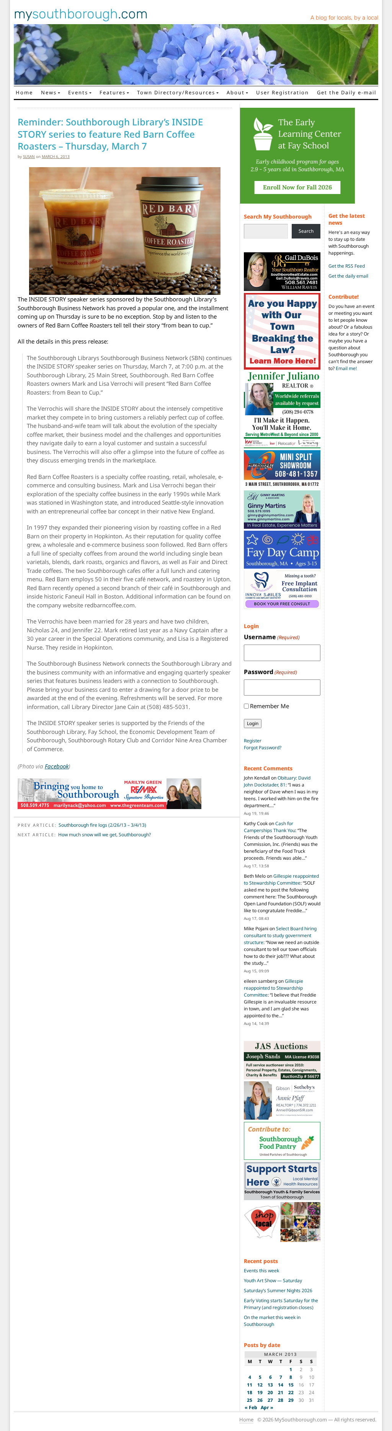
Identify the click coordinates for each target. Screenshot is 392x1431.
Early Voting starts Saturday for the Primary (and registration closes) (281, 1304)
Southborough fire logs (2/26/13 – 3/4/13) (102, 825)
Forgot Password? (262, 747)
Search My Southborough (278, 216)
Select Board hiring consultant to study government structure (280, 935)
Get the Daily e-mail (346, 92)
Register (252, 740)
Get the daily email (348, 276)
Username (272, 637)
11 (249, 1385)
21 (280, 1392)
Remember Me (269, 706)
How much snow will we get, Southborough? (104, 834)
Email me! (346, 368)
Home (24, 92)
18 (249, 1392)
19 (260, 1392)
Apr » (267, 1407)
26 (260, 1400)
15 (291, 1385)
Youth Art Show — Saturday (273, 1280)
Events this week (261, 1270)
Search (306, 231)
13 (270, 1385)
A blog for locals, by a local (344, 17)
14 (280, 1385)
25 (249, 1400)
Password (270, 672)
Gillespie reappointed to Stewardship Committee (281, 879)
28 (280, 1400)
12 (260, 1385)
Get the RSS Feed (346, 266)
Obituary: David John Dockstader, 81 (277, 781)
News (49, 92)
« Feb (251, 1407)
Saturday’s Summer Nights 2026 (278, 1290)
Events (78, 92)
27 (270, 1400)
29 (291, 1400)
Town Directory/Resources (176, 92)
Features (113, 92)
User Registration (282, 92)
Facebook (57, 766)
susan (29, 156)
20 (270, 1392)
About (236, 92)
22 (291, 1392)
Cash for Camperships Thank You (269, 827)
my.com (81, 14)
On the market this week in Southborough (272, 1320)
